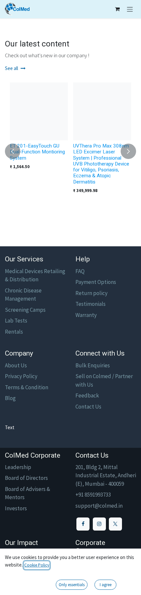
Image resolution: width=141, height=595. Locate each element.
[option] (70, 151)
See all (11, 68)
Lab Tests (16, 320)
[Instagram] (99, 524)
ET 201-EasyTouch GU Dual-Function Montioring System (37, 152)
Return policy (91, 293)
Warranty (86, 315)
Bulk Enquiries (92, 365)
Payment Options (95, 282)
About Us (16, 365)
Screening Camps (25, 309)
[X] (115, 524)
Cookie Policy (36, 565)
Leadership (18, 467)
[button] (12, 151)
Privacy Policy (21, 376)
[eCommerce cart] (117, 9)
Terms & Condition (26, 387)
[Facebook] (83, 524)
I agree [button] (105, 584)
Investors (16, 508)
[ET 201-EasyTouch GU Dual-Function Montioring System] (39, 111)
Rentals (14, 331)
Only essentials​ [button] (72, 584)
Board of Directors (26, 477)
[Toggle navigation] (130, 9)
